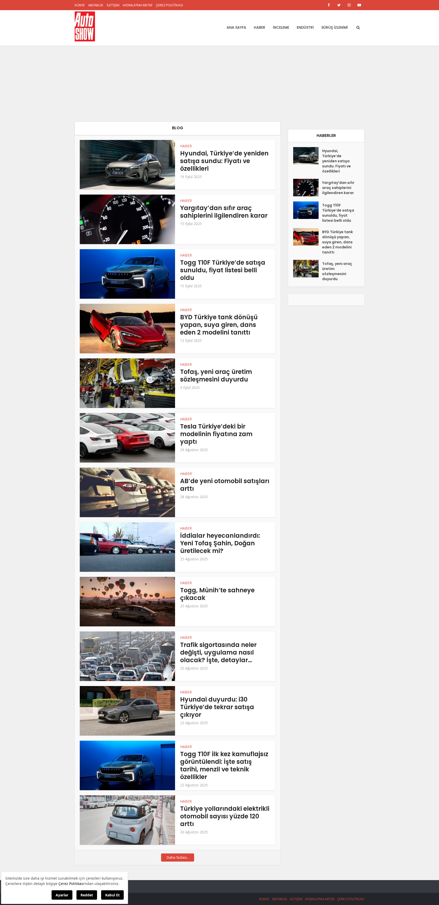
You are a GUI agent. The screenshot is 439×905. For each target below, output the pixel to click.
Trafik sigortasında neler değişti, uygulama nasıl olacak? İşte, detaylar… (218, 652)
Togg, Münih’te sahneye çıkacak (217, 594)
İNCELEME (281, 27)
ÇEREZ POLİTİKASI (169, 5)
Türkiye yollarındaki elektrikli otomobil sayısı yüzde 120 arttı (224, 816)
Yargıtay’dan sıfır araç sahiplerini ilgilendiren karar (224, 212)
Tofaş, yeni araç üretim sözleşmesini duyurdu (216, 376)
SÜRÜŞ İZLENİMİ (334, 27)
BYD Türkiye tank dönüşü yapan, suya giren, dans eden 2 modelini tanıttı (219, 325)
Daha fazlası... (177, 857)
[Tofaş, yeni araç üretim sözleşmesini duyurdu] (307, 268)
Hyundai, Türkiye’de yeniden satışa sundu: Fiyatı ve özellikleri (224, 161)
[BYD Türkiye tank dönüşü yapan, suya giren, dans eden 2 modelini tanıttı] (307, 237)
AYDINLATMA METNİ (137, 5)
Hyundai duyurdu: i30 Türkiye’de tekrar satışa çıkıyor (217, 707)
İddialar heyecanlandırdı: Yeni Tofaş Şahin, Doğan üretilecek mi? (220, 543)
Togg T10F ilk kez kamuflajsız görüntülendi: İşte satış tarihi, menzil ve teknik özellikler (224, 765)
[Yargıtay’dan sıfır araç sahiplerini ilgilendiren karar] (307, 187)
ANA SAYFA (236, 27)
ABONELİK (95, 5)
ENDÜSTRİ (305, 27)
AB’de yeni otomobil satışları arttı (224, 485)
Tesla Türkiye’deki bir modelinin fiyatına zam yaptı (216, 434)
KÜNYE (80, 5)
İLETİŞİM (113, 5)
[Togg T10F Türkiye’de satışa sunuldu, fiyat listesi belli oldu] (307, 210)
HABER (259, 27)
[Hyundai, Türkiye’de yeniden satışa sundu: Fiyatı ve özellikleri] (307, 156)
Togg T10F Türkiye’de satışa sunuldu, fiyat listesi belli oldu (222, 270)
